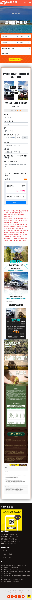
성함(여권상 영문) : (9, 121)
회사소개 (5, 550)
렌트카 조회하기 (14, 59)
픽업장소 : (7, 142)
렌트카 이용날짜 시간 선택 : (12, 135)
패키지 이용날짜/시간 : (10, 161)
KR (25, 3)
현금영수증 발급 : (15, 157)
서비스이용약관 (7, 557)
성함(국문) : (7, 114)
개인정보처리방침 (7, 554)
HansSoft (19, 592)
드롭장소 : (7, 149)
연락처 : (6, 128)
